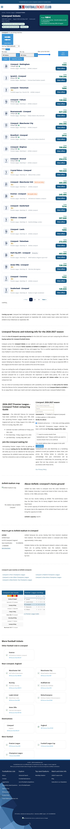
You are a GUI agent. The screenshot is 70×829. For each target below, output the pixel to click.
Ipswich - (18, 76)
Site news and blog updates (61, 423)
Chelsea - (18, 218)
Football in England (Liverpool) (55, 414)
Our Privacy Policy (41, 469)
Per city (22, 52)
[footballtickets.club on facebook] (25, 824)
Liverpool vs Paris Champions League (13, 575)
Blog (53, 778)
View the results (17, 59)
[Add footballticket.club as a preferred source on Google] (35, 819)
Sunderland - (19, 288)
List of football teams (24, 785)
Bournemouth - (20, 111)
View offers (61, 68)
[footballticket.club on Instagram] (34, 824)
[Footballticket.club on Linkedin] (39, 824)
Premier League (10, 12)
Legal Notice (5, 782)
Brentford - (19, 135)
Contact (4, 778)
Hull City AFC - (20, 253)
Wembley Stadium (40, 775)
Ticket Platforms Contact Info (10, 798)
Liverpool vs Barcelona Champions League (48, 577)
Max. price (41, 51)
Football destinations (24, 778)
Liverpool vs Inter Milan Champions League (15, 577)
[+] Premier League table (31, 614)
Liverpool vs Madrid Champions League (48, 575)
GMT (16, 161)
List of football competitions (26, 782)
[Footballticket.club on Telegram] (44, 824)
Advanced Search (23, 775)
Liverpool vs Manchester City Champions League (17, 580)
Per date (4, 52)
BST (17, 66)
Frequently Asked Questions (10, 785)
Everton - (18, 194)
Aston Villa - (19, 265)
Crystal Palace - (20, 170)
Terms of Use (5, 788)
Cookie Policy (5, 795)
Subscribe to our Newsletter (59, 782)
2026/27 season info (57, 775)
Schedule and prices (43, 423)
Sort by (4, 46)
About (4, 775)
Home (3, 12)
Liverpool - (20, 64)
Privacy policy (6, 792)
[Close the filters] (8, 49)
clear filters (63, 53)
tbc (12, 90)
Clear (5, 59)
